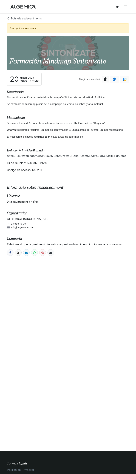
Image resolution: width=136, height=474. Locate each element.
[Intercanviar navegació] (125, 6)
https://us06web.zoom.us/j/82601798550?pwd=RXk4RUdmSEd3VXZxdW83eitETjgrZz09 (66, 156)
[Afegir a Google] (124, 79)
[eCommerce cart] (117, 6)
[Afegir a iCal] (105, 79)
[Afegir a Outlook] (114, 79)
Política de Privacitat (20, 470)
